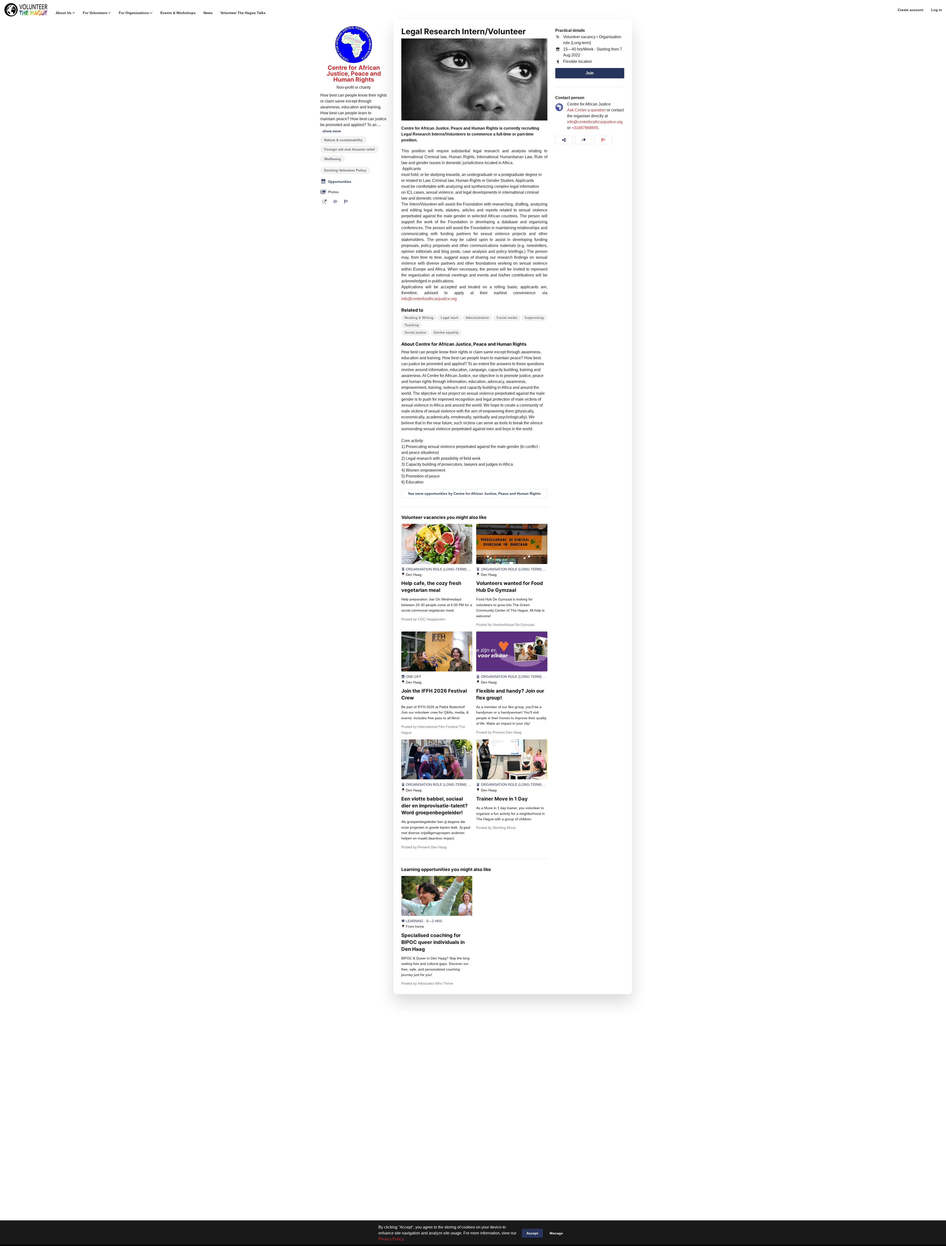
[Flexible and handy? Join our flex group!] (511, 651)
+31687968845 (585, 128)
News (208, 13)
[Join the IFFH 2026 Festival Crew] (436, 651)
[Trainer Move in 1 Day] (511, 759)
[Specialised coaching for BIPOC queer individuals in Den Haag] (436, 896)
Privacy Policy (390, 1239)
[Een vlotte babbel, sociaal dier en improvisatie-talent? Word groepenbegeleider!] (436, 759)
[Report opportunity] (603, 140)
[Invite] (583, 140)
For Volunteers (95, 13)
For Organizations (134, 13)
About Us (63, 13)
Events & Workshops (178, 13)
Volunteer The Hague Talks (243, 13)
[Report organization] (346, 201)
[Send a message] (335, 201)
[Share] (564, 140)
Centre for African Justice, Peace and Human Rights (354, 74)
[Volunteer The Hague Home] (26, 10)
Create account (910, 10)
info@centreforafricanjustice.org (429, 299)
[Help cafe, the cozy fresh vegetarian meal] (436, 544)
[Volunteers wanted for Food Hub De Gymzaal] (511, 544)
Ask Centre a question (586, 110)
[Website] (324, 201)
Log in (936, 10)
